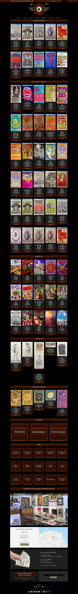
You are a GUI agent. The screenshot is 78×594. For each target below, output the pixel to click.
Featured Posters (39, 21)
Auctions (18, 17)
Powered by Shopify (45, 590)
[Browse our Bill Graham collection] (16, 466)
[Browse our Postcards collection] (58, 432)
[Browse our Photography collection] (50, 480)
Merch (31, 17)
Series (25, 17)
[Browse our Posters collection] (19, 432)
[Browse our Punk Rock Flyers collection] (62, 480)
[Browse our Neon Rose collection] (50, 466)
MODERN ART (39, 256)
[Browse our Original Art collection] (39, 480)
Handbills (44, 17)
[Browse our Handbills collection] (39, 432)
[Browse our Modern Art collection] (27, 480)
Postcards (51, 17)
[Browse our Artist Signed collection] (16, 480)
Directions (25, 544)
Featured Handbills (39, 387)
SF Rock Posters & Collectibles (39, 590)
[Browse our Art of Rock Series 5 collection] (62, 453)
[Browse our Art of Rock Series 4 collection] (50, 453)
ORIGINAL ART (39, 339)
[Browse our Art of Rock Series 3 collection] (39, 453)
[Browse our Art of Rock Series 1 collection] (16, 453)
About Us (58, 17)
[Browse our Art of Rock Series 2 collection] (27, 453)
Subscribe (53, 577)
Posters (37, 17)
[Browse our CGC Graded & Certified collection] (62, 466)
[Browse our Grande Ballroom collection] (39, 466)
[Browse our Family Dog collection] (27, 466)
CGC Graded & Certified (39, 82)
